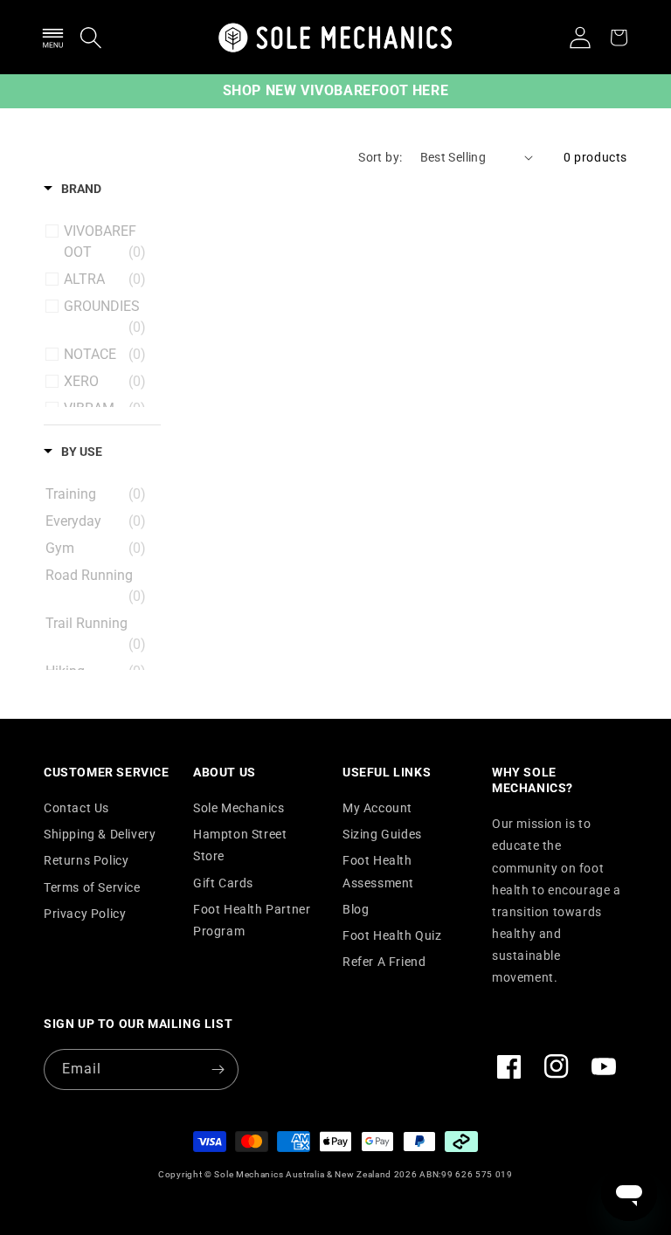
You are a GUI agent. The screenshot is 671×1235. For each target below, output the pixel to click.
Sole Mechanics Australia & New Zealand (302, 1174)
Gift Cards (223, 883)
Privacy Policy (85, 914)
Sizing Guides (382, 834)
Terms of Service (92, 887)
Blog (355, 909)
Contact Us (76, 808)
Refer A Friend (383, 962)
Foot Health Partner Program (251, 920)
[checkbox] (105, 242)
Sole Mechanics (238, 808)
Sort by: (380, 157)
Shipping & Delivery (100, 834)
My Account (377, 808)
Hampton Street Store (240, 845)
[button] (52, 37)
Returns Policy (86, 860)
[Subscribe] (218, 1069)
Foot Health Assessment (378, 871)
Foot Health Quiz (392, 935)
